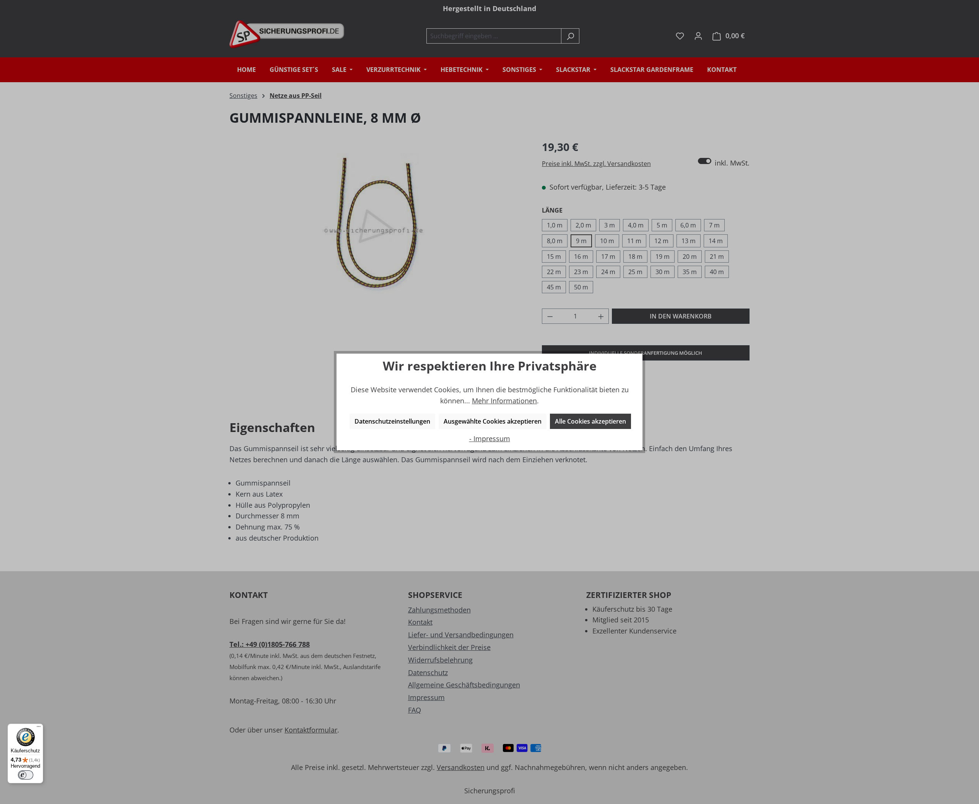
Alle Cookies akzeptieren (590, 421)
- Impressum (489, 438)
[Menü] (38, 728)
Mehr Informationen (504, 400)
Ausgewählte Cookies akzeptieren (493, 421)
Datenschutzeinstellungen (392, 421)
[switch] (25, 775)
